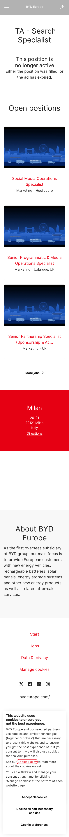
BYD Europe (34, 6)
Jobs (34, 646)
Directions (35, 433)
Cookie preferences (34, 824)
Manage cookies (34, 669)
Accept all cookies (34, 797)
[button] (62, 7)
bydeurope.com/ (35, 697)
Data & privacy (34, 657)
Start (34, 634)
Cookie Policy (27, 762)
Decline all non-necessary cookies (34, 811)
